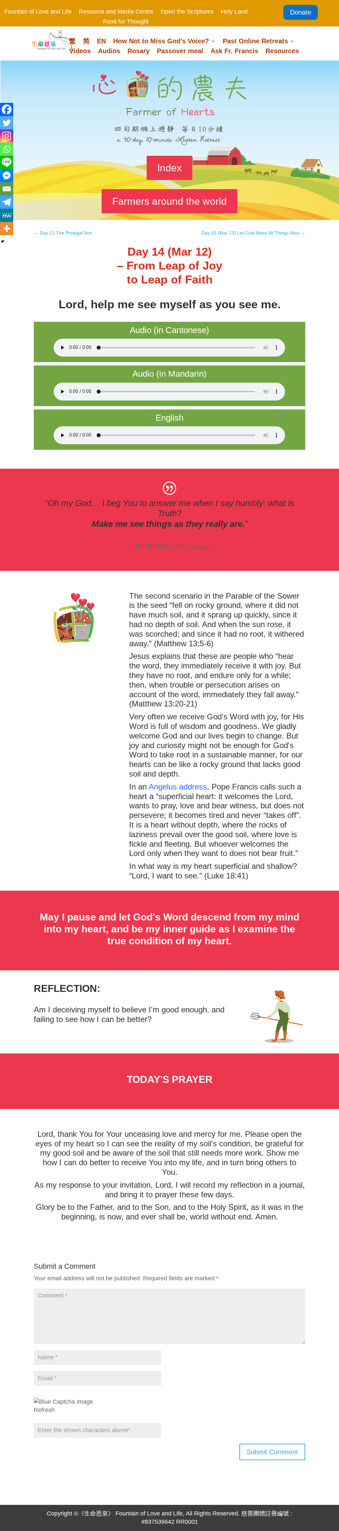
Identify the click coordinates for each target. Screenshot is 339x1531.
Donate (300, 12)
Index (169, 167)
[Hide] (2, 241)
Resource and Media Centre (116, 12)
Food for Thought (126, 22)
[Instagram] (6, 136)
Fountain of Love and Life (38, 12)
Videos (80, 52)
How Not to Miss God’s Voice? (161, 42)
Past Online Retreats (255, 42)
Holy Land (234, 12)
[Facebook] (6, 109)
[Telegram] (6, 202)
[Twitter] (6, 122)
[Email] (6, 188)
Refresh (44, 1410)
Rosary (138, 52)
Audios (109, 52)
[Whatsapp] (6, 149)
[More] (6, 228)
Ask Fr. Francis (234, 52)
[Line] (6, 162)
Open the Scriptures (187, 12)
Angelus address (178, 786)
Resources (282, 52)
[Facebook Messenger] (6, 175)
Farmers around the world (169, 201)
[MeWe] (6, 215)
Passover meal (180, 52)
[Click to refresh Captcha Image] (63, 1402)
